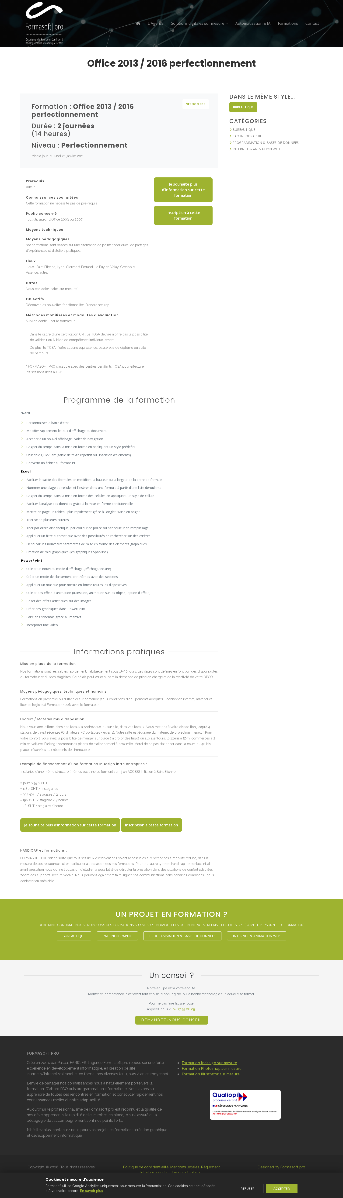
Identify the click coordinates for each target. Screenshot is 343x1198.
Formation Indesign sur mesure (209, 1062)
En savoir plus (91, 1191)
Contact (312, 23)
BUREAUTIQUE (243, 107)
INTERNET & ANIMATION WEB (255, 149)
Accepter (281, 1188)
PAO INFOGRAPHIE (246, 136)
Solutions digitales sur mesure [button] (198, 23)
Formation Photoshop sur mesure (212, 1068)
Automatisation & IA (252, 23)
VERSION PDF (195, 104)
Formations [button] (288, 23)
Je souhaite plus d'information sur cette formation (183, 190)
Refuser (248, 1188)
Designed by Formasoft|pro (281, 1167)
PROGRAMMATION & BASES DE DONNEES (265, 142)
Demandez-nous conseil (171, 1020)
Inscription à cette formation (183, 215)
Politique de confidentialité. (146, 1167)
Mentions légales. (185, 1167)
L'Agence (156, 23)
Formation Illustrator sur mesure (211, 1074)
